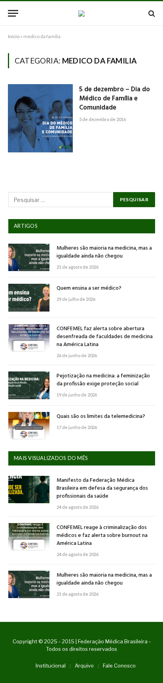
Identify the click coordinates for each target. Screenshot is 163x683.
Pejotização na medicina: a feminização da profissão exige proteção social (103, 380)
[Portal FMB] (81, 13)
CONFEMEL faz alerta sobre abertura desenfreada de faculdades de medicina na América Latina (105, 336)
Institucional (51, 665)
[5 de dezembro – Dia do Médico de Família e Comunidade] (40, 118)
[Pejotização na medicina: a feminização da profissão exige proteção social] (28, 385)
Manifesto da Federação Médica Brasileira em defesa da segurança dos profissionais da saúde (102, 488)
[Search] (151, 13)
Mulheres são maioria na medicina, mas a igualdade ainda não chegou (104, 252)
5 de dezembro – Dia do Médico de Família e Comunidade (114, 98)
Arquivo (84, 665)
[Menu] (13, 13)
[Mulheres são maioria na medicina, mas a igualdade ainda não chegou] (28, 257)
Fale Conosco (119, 665)
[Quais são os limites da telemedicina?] (28, 425)
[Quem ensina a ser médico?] (28, 297)
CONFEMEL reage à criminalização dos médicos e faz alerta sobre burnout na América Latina (102, 535)
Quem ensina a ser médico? (89, 288)
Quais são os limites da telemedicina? (101, 416)
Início (13, 36)
